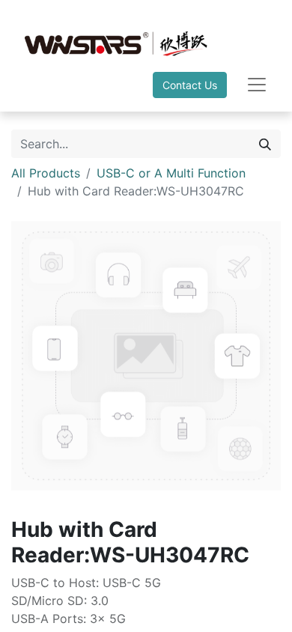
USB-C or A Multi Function (171, 172)
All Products (45, 172)
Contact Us (189, 85)
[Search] (265, 144)
